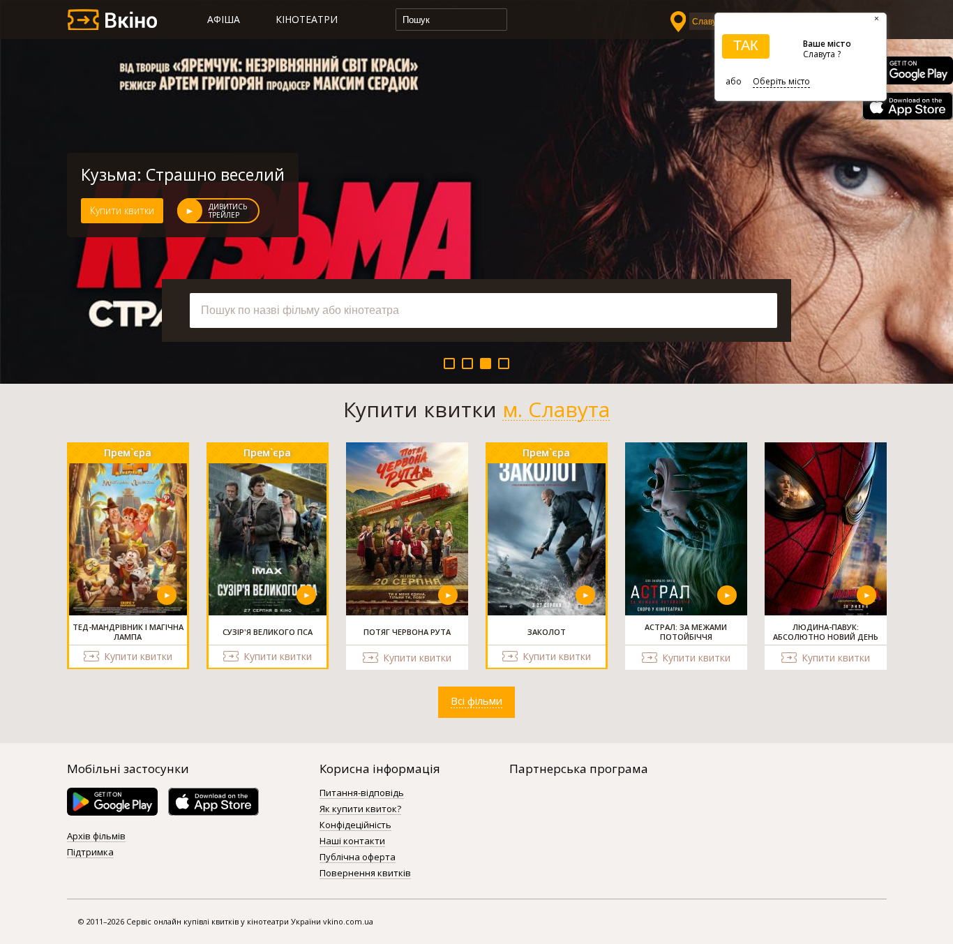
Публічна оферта (358, 857)
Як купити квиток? (360, 809)
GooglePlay (907, 70)
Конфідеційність (355, 825)
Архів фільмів (96, 836)
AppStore (907, 106)
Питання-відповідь (362, 793)
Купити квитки (122, 210)
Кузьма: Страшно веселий (183, 174)
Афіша (223, 19)
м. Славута (556, 409)
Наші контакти (352, 841)
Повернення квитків (365, 873)
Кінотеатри (307, 19)
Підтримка (90, 852)
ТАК (745, 45)
